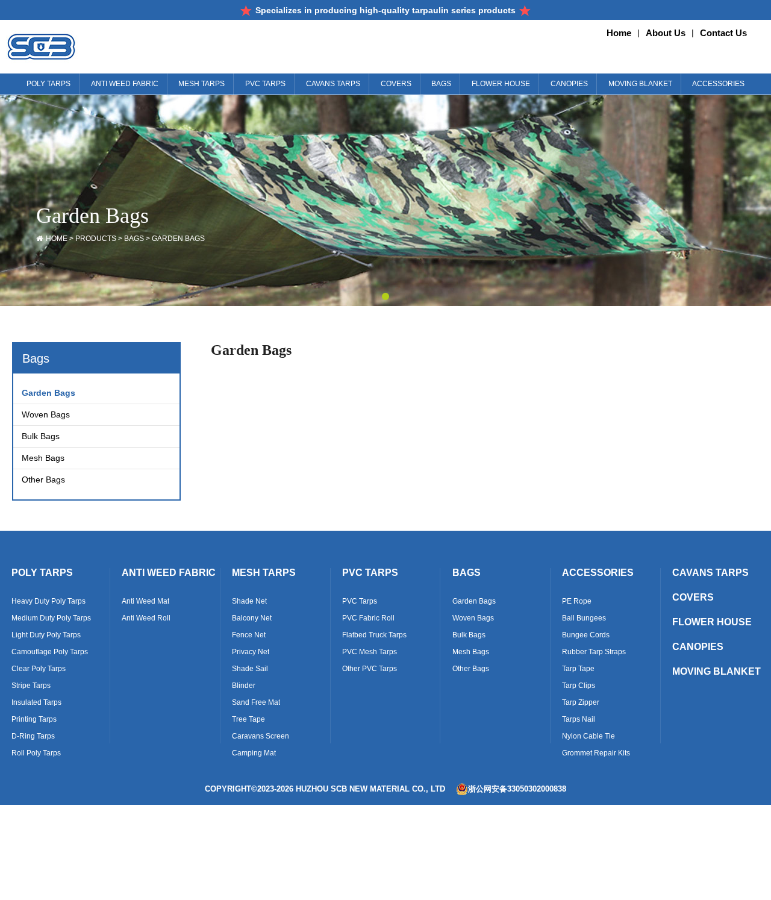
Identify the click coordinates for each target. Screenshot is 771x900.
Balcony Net (252, 618)
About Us (665, 33)
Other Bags (43, 479)
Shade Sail (250, 668)
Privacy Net (250, 652)
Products (95, 238)
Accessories (598, 572)
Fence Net (249, 635)
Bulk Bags (41, 436)
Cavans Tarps (710, 572)
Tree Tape (248, 719)
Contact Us (723, 33)
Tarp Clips (578, 685)
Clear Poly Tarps (38, 668)
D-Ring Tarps (33, 736)
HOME (56, 238)
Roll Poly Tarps (36, 753)
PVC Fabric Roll (368, 618)
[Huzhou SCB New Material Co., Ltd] (84, 46)
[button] (385, 296)
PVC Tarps (370, 572)
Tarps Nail (578, 719)
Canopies (697, 647)
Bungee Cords (586, 635)
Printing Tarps (34, 719)
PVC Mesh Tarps (369, 652)
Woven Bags (46, 414)
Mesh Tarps (264, 572)
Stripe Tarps (31, 685)
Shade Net (249, 601)
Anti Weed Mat (145, 601)
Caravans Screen (260, 736)
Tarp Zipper (580, 702)
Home (619, 33)
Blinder (243, 685)
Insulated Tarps (36, 702)
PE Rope (577, 601)
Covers (693, 597)
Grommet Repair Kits (596, 753)
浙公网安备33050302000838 (517, 788)
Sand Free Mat (256, 702)
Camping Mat (254, 753)
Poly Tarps (42, 572)
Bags (134, 238)
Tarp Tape (578, 668)
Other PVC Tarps (369, 668)
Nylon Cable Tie (588, 736)
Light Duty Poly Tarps (46, 635)
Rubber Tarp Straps (594, 652)
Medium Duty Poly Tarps (51, 618)
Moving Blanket (716, 671)
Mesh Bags (43, 458)
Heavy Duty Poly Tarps (48, 601)
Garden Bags (178, 238)
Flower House (712, 622)
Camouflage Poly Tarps (49, 652)
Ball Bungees (584, 618)
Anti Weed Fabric (169, 572)
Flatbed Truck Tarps (374, 635)
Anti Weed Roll (146, 618)
